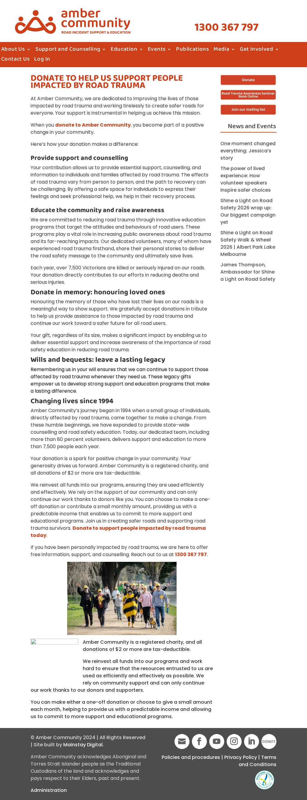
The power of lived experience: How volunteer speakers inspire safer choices (245, 179)
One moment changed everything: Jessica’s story (248, 150)
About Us (13, 50)
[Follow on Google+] (181, 741)
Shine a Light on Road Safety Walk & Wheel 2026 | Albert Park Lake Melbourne (247, 243)
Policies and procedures (191, 757)
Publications (192, 50)
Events (156, 50)
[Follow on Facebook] (199, 741)
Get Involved (256, 50)
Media (221, 50)
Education (124, 50)
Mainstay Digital (83, 744)
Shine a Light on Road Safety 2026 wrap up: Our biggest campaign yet (248, 211)
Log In (42, 60)
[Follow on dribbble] (268, 741)
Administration (49, 790)
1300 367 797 (226, 27)
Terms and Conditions (257, 761)
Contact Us (15, 60)
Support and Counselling (67, 50)
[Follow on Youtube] (216, 741)
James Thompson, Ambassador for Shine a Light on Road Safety (247, 272)
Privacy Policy (240, 757)
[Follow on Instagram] (234, 741)
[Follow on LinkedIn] (251, 741)
